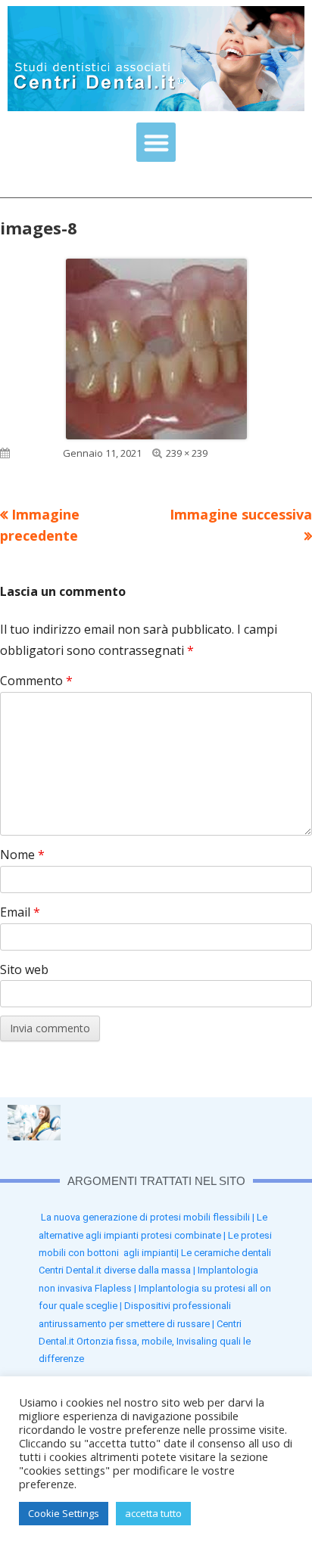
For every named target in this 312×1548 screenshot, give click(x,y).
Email (20, 912)
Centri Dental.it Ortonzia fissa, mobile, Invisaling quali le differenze (145, 1341)
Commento (36, 680)
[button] (156, 143)
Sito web (24, 969)
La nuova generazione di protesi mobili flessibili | (149, 1217)
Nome (22, 854)
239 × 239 (186, 453)
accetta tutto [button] (153, 1513)
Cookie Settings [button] (63, 1513)
